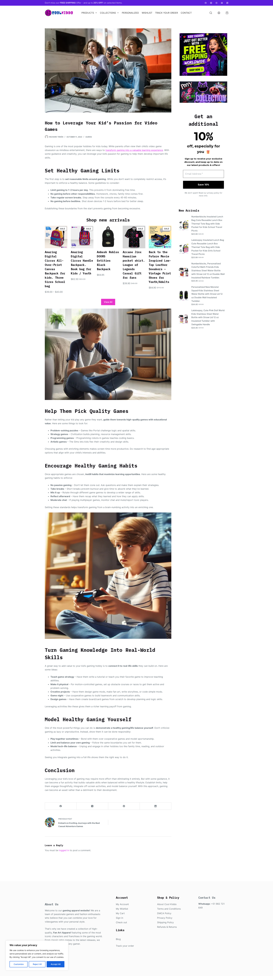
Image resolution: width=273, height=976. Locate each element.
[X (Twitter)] (92, 806)
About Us (51, 904)
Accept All (55, 964)
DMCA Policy (164, 913)
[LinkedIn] (155, 806)
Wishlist (147, 12)
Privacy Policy (164, 917)
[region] (37, 955)
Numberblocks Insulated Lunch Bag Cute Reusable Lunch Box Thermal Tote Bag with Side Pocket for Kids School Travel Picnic (207, 223)
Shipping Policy (165, 922)
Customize (19, 964)
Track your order (125, 945)
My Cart (120, 913)
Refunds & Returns (167, 926)
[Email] (222, 3)
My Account (122, 904)
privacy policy (213, 193)
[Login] (219, 13)
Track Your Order (166, 12)
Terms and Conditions (169, 908)
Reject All (37, 964)
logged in (64, 850)
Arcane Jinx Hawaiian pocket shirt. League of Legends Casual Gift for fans (134, 265)
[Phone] (227, 3)
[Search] (211, 13)
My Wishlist (122, 908)
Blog (118, 939)
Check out (121, 922)
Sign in (119, 917)
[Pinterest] (216, 3)
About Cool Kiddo (167, 904)
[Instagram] (211, 3)
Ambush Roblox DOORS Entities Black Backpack (108, 260)
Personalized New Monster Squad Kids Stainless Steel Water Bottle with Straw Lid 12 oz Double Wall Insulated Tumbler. (207, 294)
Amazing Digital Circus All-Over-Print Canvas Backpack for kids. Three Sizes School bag (55, 269)
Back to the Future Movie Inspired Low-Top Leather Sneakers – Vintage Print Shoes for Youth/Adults (160, 267)
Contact (186, 12)
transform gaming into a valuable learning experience (134, 150)
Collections (108, 12)
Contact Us (206, 898)
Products (87, 12)
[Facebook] (206, 3)
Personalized (130, 12)
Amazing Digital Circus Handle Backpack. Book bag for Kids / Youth (82, 262)
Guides (88, 137)
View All (108, 302)
